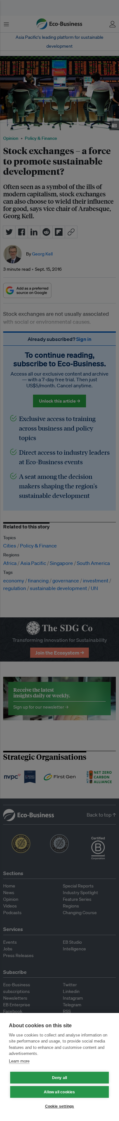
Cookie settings (59, 1106)
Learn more (19, 1061)
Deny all (59, 1078)
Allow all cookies (59, 1092)
